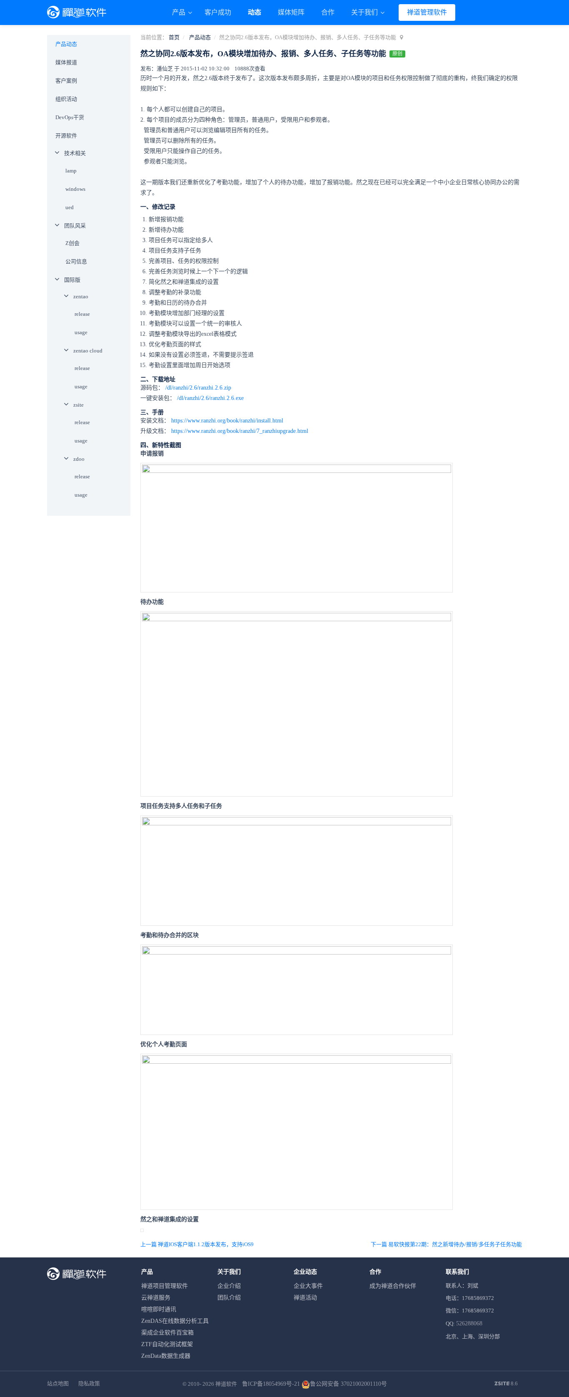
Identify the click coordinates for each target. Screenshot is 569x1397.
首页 (174, 37)
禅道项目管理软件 (164, 1286)
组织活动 (66, 99)
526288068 (469, 1323)
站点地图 (58, 1383)
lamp (71, 170)
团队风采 (75, 225)
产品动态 (200, 37)
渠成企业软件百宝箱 (167, 1333)
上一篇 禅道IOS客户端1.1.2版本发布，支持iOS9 (197, 1244)
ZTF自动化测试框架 (167, 1344)
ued (69, 207)
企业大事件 (308, 1286)
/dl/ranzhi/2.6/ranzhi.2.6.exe (210, 398)
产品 (179, 12)
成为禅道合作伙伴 (392, 1286)
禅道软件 (226, 1384)
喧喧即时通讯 (158, 1309)
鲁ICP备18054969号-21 (271, 1384)
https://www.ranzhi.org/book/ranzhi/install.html (227, 420)
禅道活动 (305, 1298)
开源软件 (66, 135)
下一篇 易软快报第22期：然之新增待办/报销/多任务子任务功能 (446, 1244)
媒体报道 (66, 62)
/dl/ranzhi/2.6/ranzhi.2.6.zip (198, 388)
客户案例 (66, 80)
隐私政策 (89, 1383)
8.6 (506, 1384)
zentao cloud (87, 350)
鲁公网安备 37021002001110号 (348, 1384)
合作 (327, 12)
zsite (78, 405)
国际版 (72, 280)
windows (75, 189)
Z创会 (72, 243)
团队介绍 (229, 1298)
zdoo (79, 459)
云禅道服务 (155, 1298)
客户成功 (218, 12)
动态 (254, 12)
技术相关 (75, 153)
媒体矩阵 (291, 12)
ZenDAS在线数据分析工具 (175, 1321)
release (82, 314)
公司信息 (76, 261)
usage (81, 332)
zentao (80, 296)
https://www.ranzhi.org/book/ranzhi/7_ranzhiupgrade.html (239, 431)
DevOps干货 (69, 117)
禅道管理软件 (427, 12)
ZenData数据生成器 (165, 1356)
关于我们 (365, 12)
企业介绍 (229, 1286)
